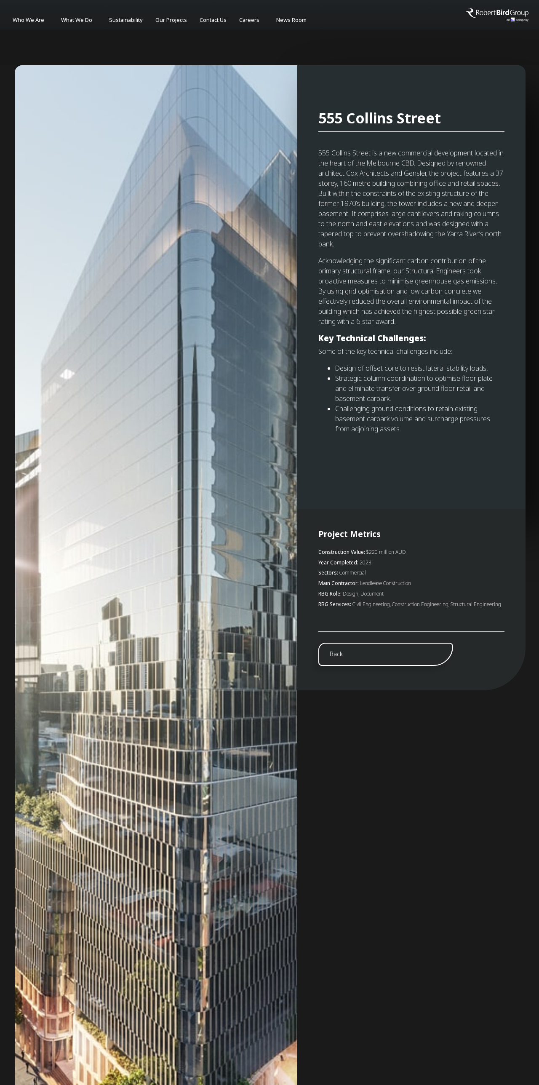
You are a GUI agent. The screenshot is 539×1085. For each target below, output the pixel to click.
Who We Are (28, 20)
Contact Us (213, 20)
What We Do (76, 20)
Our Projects (171, 20)
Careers (249, 20)
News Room (291, 20)
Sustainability (126, 20)
